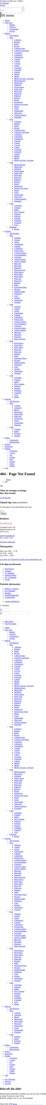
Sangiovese (18, 102)
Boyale (16, 46)
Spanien (17, 218)
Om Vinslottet (10, 1079)
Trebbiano (18, 294)
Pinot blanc (18, 274)
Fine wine (8, 23)
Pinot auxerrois (19, 270)
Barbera (17, 42)
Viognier (17, 302)
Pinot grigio (18, 277)
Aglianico (17, 40)
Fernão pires (18, 251)
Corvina (17, 64)
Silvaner (17, 289)
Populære (13, 227)
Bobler (7, 438)
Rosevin (8, 399)
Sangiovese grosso (21, 104)
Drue (11, 38)
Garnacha (17, 68)
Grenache (17, 70)
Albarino (17, 238)
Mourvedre (18, 83)
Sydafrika (17, 221)
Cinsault (17, 59)
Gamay (17, 66)
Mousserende (14, 442)
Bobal (16, 44)
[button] (2, 5)
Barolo (16, 229)
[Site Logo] (4, 3)
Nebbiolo (17, 85)
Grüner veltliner (20, 261)
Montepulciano (19, 81)
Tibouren (17, 425)
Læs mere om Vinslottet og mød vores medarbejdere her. (21, 559)
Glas (6, 468)
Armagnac (13, 451)
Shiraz (16, 107)
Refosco (17, 98)
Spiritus (7, 449)
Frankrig (17, 208)
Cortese (17, 61)
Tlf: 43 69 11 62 (6, 523)
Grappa (12, 457)
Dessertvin (9, 447)
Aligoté (17, 240)
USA (16, 225)
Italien (16, 210)
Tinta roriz (18, 113)
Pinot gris (17, 279)
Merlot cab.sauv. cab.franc (24, 79)
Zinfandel (17, 117)
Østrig (16, 397)
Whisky (12, 466)
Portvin (12, 31)
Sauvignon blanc (20, 287)
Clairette (17, 246)
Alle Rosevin (14, 401)
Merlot (16, 76)
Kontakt (8, 1081)
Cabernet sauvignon (21, 51)
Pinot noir (17, 94)
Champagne (13, 29)
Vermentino (18, 300)
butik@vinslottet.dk (7, 536)
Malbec (17, 74)
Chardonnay (18, 57)
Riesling (17, 283)
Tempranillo (18, 111)
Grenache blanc (20, 259)
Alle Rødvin (14, 36)
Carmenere (18, 55)
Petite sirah (18, 89)
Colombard (18, 249)
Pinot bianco (18, 272)
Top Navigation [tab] (10, 624)
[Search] (23, 8)
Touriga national (20, 115)
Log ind (8, 1084)
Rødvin (12, 25)
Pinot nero (18, 91)
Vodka (11, 464)
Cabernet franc (19, 48)
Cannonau (18, 53)
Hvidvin (12, 27)
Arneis (16, 242)
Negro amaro (19, 87)
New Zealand (19, 212)
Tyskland (17, 223)
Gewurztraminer (20, 255)
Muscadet (17, 266)
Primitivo (17, 96)
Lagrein (17, 72)
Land (11, 203)
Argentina (18, 206)
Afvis (15, 1104)
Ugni (16, 296)
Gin (10, 455)
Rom (11, 459)
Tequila (12, 462)
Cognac (12, 453)
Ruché (16, 100)
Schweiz (17, 216)
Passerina (17, 268)
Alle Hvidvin (14, 233)
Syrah (16, 109)
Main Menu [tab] (9, 622)
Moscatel (17, 264)
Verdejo (17, 298)
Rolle (16, 285)
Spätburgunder (19, 292)
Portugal (17, 214)
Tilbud (7, 20)
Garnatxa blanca (20, 253)
